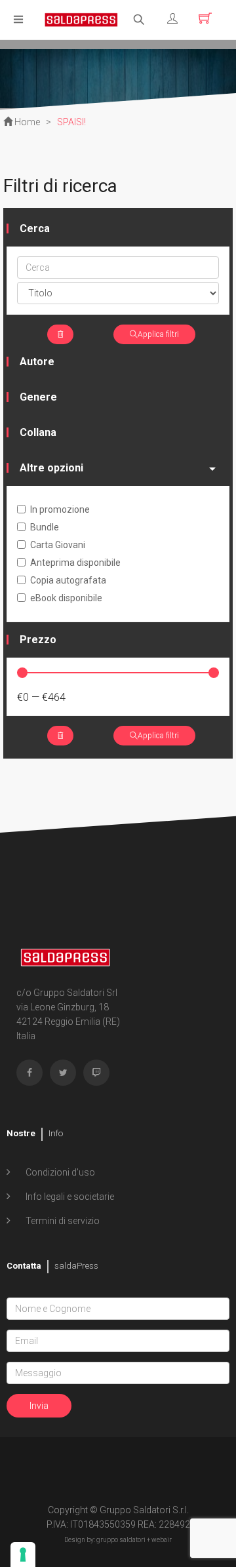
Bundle (44, 527)
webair (161, 1539)
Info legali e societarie (69, 1196)
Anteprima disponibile (75, 562)
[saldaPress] (81, 18)
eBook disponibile (66, 598)
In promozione (60, 509)
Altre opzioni (51, 468)
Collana (38, 432)
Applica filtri (158, 334)
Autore (37, 361)
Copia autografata (68, 580)
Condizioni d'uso (59, 1172)
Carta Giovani (57, 545)
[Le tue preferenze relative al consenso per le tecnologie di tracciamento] (22, 1554)
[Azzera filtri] (60, 334)
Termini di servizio (62, 1221)
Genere (38, 397)
